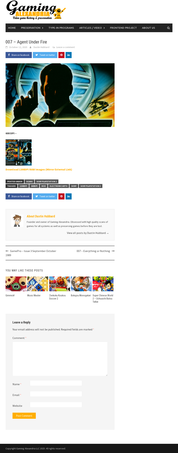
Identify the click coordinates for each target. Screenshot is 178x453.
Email (17, 395)
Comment (19, 338)
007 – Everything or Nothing (93, 251)
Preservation (30, 27)
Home (12, 27)
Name (17, 384)
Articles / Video (90, 27)
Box (44, 186)
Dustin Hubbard (41, 47)
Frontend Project (123, 27)
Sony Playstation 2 (47, 181)
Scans (29, 181)
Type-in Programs (61, 27)
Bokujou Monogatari (81, 295)
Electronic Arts (58, 186)
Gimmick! (10, 295)
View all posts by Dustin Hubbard (88, 233)
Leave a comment (65, 47)
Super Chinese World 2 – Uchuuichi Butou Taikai (103, 298)
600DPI (34, 186)
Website (17, 405)
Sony (73, 186)
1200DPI (23, 186)
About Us (148, 27)
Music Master (34, 295)
